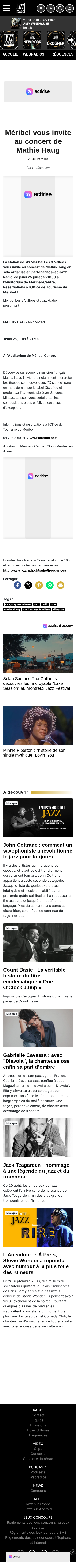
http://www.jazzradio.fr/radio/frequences (34, 570)
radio (45, 604)
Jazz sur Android (38, 1509)
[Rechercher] (60, 8)
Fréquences (61, 54)
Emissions (38, 1425)
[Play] (5, 37)
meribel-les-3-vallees (36, 609)
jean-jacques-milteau (17, 604)
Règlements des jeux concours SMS (38, 1532)
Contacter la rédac (38, 1459)
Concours (38, 1490)
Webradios (33, 54)
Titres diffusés (38, 1430)
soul (53, 604)
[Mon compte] (69, 8)
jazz (36, 604)
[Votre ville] (41, 8)
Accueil (10, 54)
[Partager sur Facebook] (16, 587)
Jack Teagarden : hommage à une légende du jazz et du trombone (36, 1171)
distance (58, 609)
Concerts (38, 1454)
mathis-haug (12, 609)
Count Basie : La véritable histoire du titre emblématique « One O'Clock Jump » (34, 978)
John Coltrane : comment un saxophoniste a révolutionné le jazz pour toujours (37, 850)
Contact (38, 1415)
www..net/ (43, 438)
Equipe (38, 1420)
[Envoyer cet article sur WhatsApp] (49, 587)
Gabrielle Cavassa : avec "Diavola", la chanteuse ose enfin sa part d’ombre (36, 1061)
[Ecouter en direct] (50, 8)
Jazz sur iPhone (38, 1504)
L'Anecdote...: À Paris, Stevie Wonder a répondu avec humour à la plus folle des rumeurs (36, 1263)
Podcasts (38, 1472)
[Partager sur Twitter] (27, 587)
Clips (38, 1449)
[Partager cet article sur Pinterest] (38, 587)
